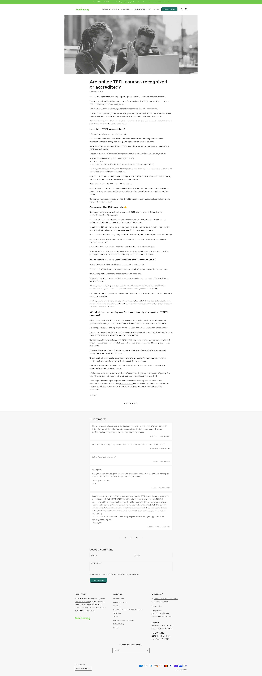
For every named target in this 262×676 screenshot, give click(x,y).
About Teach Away (120, 602)
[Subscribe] (147, 650)
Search (116, 627)
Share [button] (94, 395)
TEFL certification (82, 602)
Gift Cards (117, 606)
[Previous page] (120, 537)
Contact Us (156, 606)
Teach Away (183, 669)
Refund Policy (118, 624)
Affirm (115, 617)
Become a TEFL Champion (123, 620)
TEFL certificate (126, 383)
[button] (182, 9)
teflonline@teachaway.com (166, 599)
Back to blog (132, 403)
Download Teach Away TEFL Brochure (128, 609)
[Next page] (142, 537)
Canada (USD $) (81, 668)
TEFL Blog (117, 613)
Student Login (118, 599)
